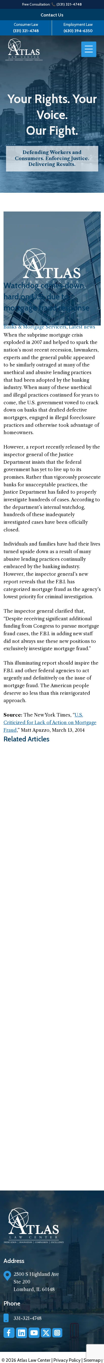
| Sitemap (91, 1360)
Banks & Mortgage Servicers (35, 327)
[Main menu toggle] (89, 49)
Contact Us (52, 15)
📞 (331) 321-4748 (66, 4)
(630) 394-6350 (78, 30)
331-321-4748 (28, 1318)
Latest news (82, 327)
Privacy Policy (68, 1360)
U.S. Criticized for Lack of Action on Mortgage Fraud (50, 722)
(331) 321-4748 (26, 30)
